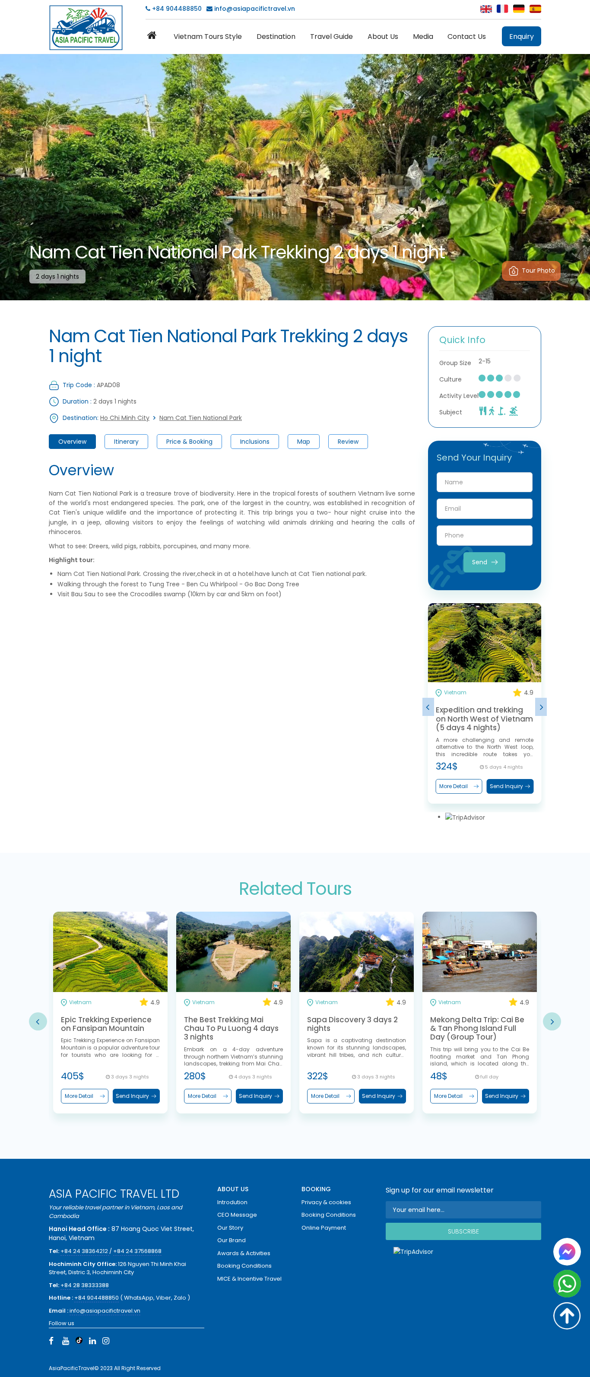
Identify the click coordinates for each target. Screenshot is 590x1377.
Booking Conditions (244, 1266)
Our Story (230, 1228)
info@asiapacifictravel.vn (254, 8)
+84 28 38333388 (84, 1285)
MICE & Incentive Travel (249, 1279)
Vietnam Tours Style (208, 36)
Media (423, 36)
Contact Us (466, 36)
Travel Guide (331, 36)
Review (348, 441)
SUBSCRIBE (463, 1231)
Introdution (232, 1202)
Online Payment (323, 1228)
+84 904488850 (176, 8)
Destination (276, 36)
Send (479, 562)
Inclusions (255, 441)
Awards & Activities (243, 1253)
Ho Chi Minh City (124, 417)
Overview (72, 441)
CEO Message (237, 1215)
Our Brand (231, 1240)
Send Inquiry (506, 786)
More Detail (453, 786)
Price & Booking (189, 441)
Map (303, 441)
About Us (383, 36)
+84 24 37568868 (137, 1251)
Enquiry (521, 36)
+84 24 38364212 (84, 1251)
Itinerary (126, 441)
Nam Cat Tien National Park (200, 417)
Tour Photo (538, 270)
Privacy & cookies (326, 1202)
